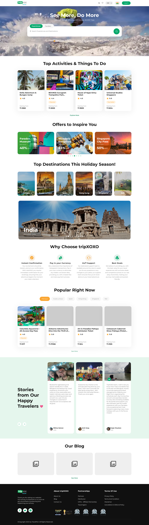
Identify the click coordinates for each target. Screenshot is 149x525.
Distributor (81, 499)
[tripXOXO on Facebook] (20, 510)
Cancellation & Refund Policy (114, 505)
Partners (81, 496)
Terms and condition (112, 499)
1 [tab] (68, 156)
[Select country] (117, 3)
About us (57, 496)
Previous (19, 424)
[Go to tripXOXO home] (22, 3)
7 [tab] (81, 156)
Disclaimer (108, 502)
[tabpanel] (74, 220)
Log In (126, 3)
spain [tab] (71, 299)
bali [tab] (106, 299)
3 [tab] (72, 156)
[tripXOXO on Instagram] (30, 510)
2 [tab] (70, 156)
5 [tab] (76, 156)
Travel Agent (82, 505)
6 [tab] (79, 156)
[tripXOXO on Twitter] (25, 510)
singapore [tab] (95, 299)
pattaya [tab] (45, 299)
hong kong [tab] (82, 299)
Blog (55, 499)
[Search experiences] (117, 31)
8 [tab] (81, 236)
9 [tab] (83, 236)
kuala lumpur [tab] (58, 299)
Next (24, 424)
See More (74, 351)
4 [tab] (74, 156)
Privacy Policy (109, 496)
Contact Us (57, 502)
